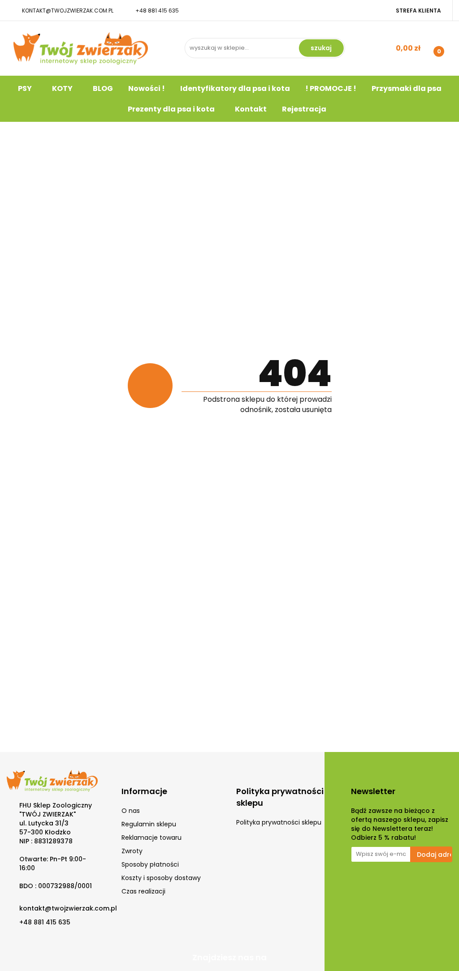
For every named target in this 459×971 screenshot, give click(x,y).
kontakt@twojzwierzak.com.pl (67, 10)
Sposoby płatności (150, 864)
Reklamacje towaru (151, 837)
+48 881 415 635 (157, 10)
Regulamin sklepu (148, 824)
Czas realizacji (143, 891)
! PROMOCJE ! (330, 88)
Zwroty (132, 850)
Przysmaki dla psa (407, 88)
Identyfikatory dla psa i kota (235, 88)
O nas (130, 810)
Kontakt (251, 109)
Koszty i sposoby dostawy (161, 877)
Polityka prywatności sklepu (278, 822)
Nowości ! (146, 88)
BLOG (103, 88)
